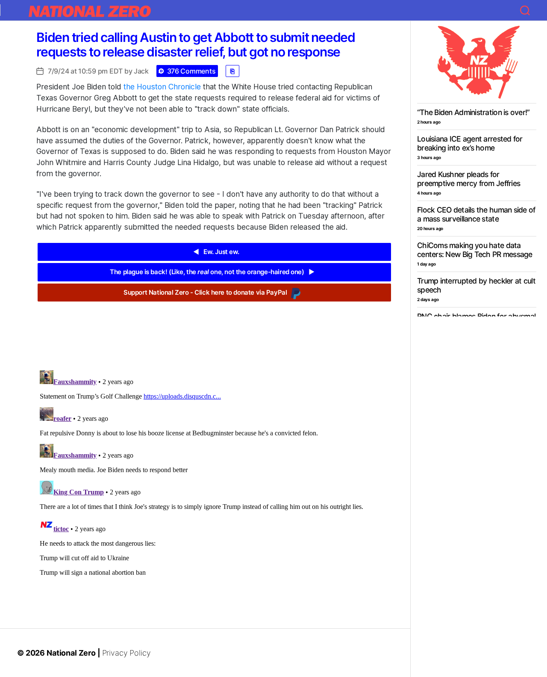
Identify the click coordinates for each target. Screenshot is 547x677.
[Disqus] (214, 474)
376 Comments (191, 71)
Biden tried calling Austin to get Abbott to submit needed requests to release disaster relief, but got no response (195, 44)
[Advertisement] (214, 329)
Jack (141, 71)
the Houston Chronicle (162, 86)
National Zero (71, 652)
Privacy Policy (126, 652)
